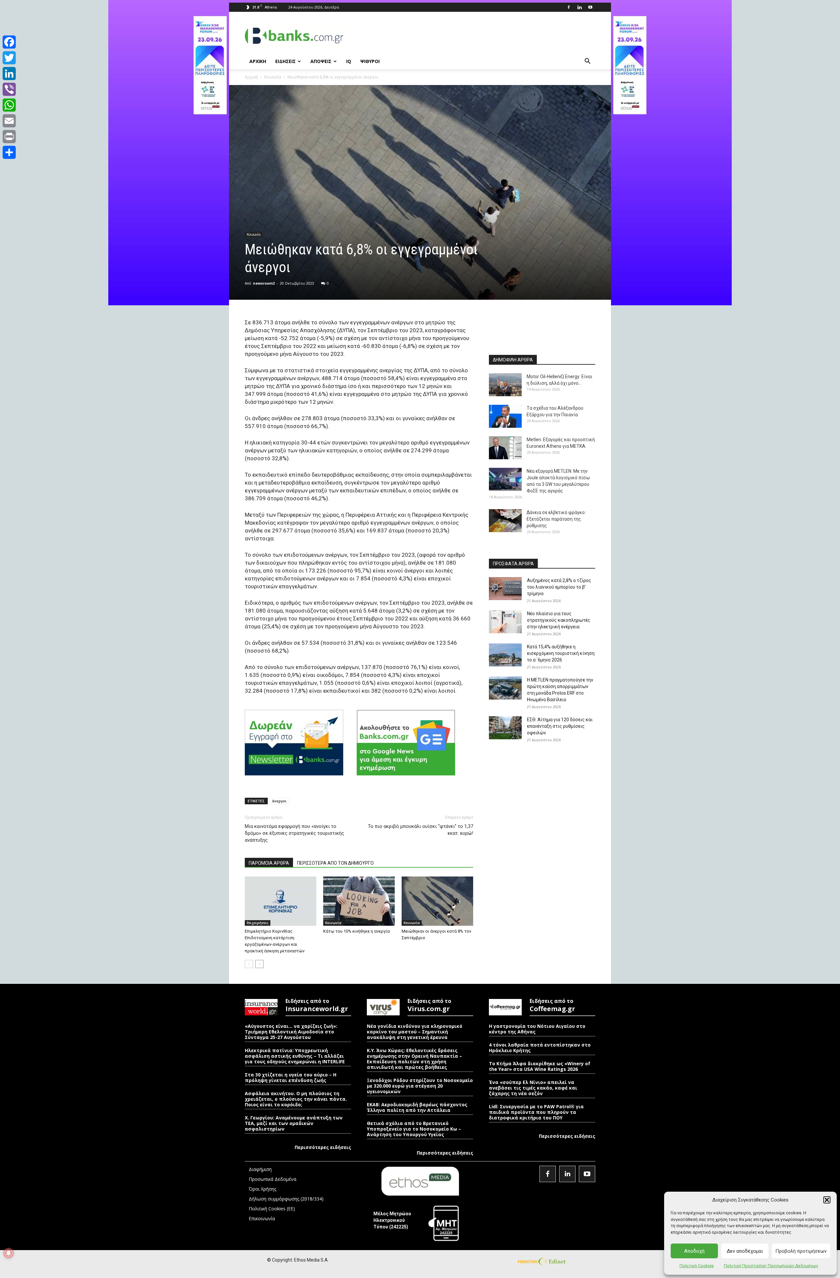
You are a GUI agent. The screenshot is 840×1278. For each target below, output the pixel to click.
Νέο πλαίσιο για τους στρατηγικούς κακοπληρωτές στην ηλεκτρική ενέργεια (558, 620)
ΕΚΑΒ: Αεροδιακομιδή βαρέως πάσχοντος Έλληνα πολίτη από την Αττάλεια (417, 1107)
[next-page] (259, 964)
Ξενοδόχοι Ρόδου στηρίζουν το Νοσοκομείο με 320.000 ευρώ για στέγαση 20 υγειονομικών (420, 1085)
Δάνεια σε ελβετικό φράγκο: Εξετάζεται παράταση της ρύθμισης (556, 519)
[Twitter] (9, 58)
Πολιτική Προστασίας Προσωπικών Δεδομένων (771, 1265)
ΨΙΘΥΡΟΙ (370, 61)
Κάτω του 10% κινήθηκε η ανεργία (356, 931)
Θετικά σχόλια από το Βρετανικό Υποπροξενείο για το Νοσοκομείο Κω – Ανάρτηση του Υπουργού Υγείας (414, 1128)
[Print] (9, 136)
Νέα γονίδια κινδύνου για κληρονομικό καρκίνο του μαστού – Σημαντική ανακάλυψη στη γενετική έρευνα (414, 1031)
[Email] (9, 121)
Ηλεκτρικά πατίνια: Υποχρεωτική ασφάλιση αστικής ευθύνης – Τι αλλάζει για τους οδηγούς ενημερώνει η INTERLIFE (295, 1056)
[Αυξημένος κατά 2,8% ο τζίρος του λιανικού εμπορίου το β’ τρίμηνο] (505, 588)
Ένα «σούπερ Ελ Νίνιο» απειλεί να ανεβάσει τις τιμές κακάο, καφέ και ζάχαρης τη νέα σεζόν (533, 1087)
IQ (348, 61)
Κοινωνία (272, 77)
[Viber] (9, 89)
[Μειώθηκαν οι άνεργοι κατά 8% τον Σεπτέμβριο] (437, 901)
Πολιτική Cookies (697, 1265)
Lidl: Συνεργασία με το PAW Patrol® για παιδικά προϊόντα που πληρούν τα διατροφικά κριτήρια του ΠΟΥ (536, 1112)
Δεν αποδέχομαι (745, 1251)
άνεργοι (279, 800)
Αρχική (251, 77)
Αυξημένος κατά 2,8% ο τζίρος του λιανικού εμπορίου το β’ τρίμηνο (559, 587)
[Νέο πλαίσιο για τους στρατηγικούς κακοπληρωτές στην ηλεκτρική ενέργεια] (505, 621)
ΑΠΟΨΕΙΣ (320, 61)
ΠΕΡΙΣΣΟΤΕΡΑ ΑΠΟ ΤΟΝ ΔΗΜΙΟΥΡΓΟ (335, 863)
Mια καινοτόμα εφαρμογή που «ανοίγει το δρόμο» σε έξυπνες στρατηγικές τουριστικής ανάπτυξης (294, 833)
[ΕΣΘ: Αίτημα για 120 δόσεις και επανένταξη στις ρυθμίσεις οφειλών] (505, 727)
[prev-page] (249, 964)
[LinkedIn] (9, 73)
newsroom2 (264, 283)
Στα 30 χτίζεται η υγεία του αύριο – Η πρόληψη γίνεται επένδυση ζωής (290, 1077)
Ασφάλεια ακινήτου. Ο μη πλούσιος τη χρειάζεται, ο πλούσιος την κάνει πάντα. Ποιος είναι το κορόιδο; (296, 1099)
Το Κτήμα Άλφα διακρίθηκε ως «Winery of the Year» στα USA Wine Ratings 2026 (539, 1066)
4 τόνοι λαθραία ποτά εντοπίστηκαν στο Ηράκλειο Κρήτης (540, 1047)
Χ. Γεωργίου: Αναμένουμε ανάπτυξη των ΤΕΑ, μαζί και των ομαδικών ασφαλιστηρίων (294, 1123)
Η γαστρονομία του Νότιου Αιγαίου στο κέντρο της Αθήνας (537, 1029)
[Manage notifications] (8, 1253)
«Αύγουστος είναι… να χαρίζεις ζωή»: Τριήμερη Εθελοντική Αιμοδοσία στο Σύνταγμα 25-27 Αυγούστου (291, 1031)
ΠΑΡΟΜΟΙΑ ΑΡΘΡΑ (269, 863)
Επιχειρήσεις (257, 923)
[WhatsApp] (9, 105)
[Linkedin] (579, 7)
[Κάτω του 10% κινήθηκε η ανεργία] (359, 901)
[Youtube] (590, 7)
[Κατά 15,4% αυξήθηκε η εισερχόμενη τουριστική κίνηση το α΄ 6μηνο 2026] (505, 654)
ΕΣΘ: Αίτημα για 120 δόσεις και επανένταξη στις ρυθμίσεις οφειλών (560, 726)
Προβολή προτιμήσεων (801, 1251)
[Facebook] (569, 7)
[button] (827, 1200)
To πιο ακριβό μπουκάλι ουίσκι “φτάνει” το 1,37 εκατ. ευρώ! (420, 829)
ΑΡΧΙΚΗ (257, 61)
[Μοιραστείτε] (9, 152)
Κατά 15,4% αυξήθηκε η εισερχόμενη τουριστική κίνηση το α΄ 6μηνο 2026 (561, 653)
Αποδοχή (694, 1251)
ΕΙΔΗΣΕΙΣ (285, 61)
